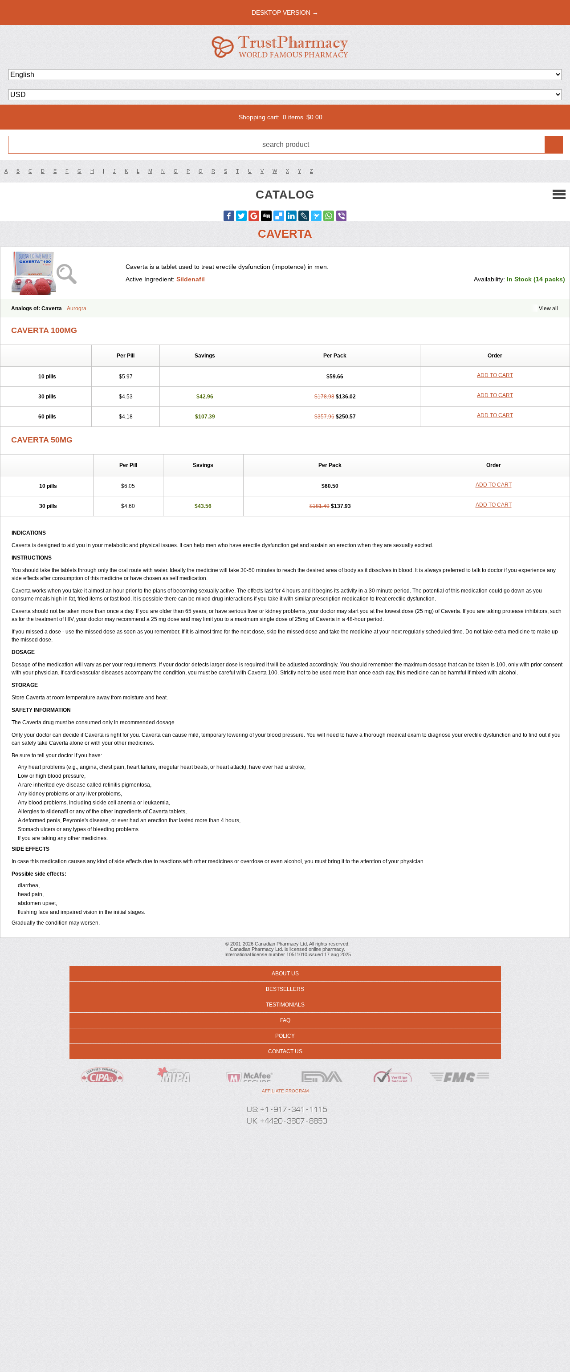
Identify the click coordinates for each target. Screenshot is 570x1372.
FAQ (285, 1020)
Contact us (285, 1051)
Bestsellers (285, 989)
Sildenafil (190, 279)
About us (285, 973)
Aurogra (76, 308)
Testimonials (285, 1005)
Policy (285, 1036)
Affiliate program (285, 1090)
